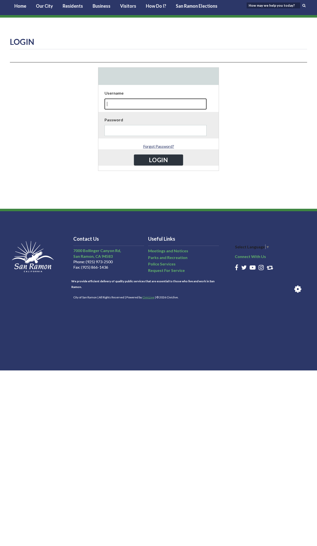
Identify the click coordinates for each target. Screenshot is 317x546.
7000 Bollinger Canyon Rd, (97, 250)
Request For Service (166, 270)
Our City (44, 6)
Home (20, 6)
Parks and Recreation (167, 257)
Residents (73, 6)
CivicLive (148, 297)
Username (114, 93)
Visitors (128, 6)
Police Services (162, 263)
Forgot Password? (158, 146)
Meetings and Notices (168, 250)
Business (101, 6)
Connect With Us (250, 256)
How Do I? (156, 6)
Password (114, 119)
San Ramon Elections (196, 6)
